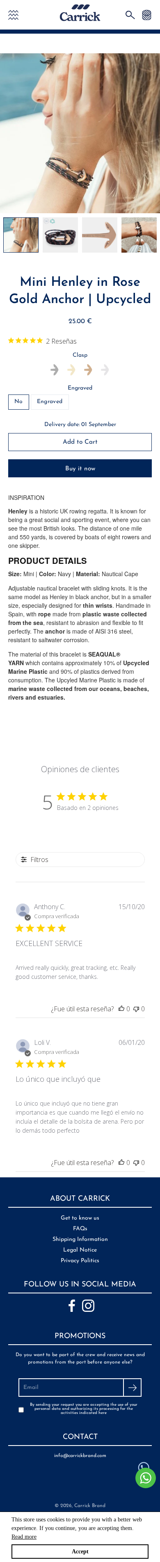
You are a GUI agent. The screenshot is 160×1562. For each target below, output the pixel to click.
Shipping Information (80, 1239)
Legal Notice (80, 1250)
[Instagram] (88, 1306)
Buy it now (80, 468)
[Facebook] (72, 1306)
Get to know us (80, 1218)
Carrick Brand (89, 1505)
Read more (24, 1537)
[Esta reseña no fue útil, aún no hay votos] (136, 1008)
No (18, 402)
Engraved (80, 388)
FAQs (80, 1229)
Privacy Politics (80, 1261)
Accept (80, 1551)
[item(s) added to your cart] (147, 14)
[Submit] (132, 1387)
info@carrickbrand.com (80, 1455)
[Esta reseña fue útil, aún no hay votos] (121, 1008)
